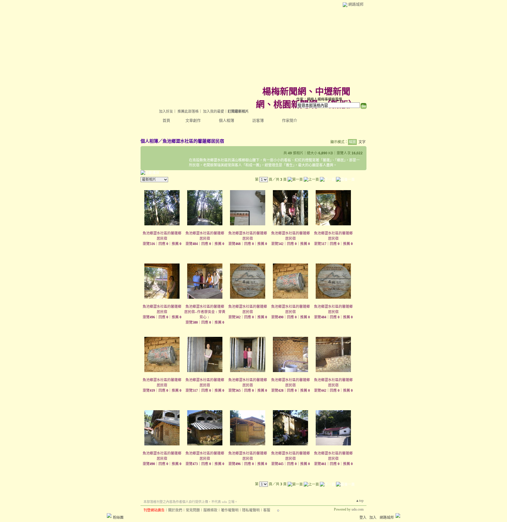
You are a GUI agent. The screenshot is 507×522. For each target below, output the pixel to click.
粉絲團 (118, 518)
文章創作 (193, 120)
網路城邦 (356, 4)
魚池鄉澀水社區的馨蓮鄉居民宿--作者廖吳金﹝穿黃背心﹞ (204, 312)
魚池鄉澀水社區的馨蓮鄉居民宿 (193, 140)
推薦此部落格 (188, 111)
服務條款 (210, 510)
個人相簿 (226, 120)
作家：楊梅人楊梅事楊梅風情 (319, 99)
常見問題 (193, 510)
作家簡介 (289, 120)
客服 (266, 510)
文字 (362, 142)
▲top (360, 501)
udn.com (357, 509)
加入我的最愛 (213, 111)
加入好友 (166, 111)
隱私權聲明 (251, 510)
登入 (362, 518)
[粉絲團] (109, 515)
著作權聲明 (230, 510)
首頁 (166, 120)
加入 (372, 518)
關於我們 (175, 510)
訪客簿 (258, 120)
